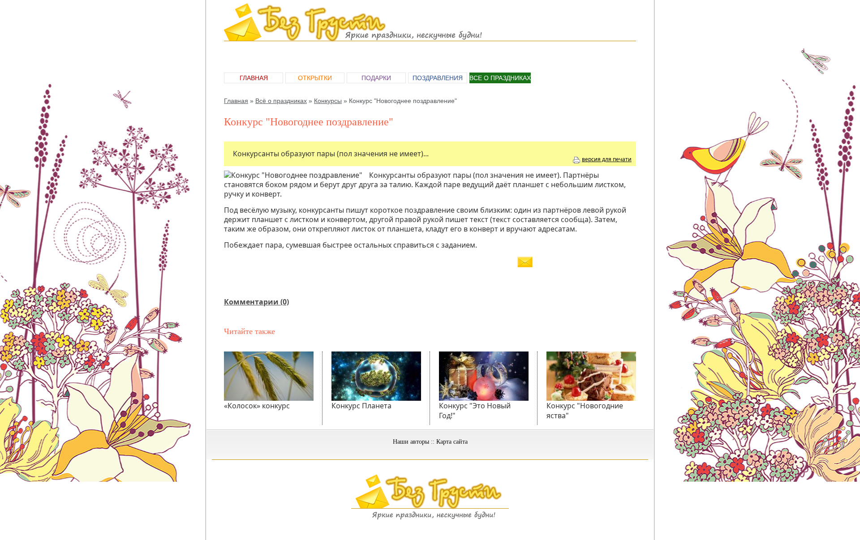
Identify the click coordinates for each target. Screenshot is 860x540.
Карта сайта (452, 441)
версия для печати (607, 159)
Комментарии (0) (256, 302)
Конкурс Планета (361, 406)
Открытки (315, 77)
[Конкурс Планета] (376, 376)
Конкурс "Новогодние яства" (584, 410)
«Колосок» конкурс (257, 406)
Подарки (376, 77)
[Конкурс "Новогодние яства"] (591, 376)
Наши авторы (411, 441)
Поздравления (438, 77)
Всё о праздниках (281, 100)
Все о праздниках (500, 77)
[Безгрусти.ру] (430, 518)
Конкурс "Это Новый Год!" (475, 410)
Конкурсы (328, 100)
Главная (254, 77)
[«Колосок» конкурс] (269, 376)
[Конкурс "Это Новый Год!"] (484, 376)
